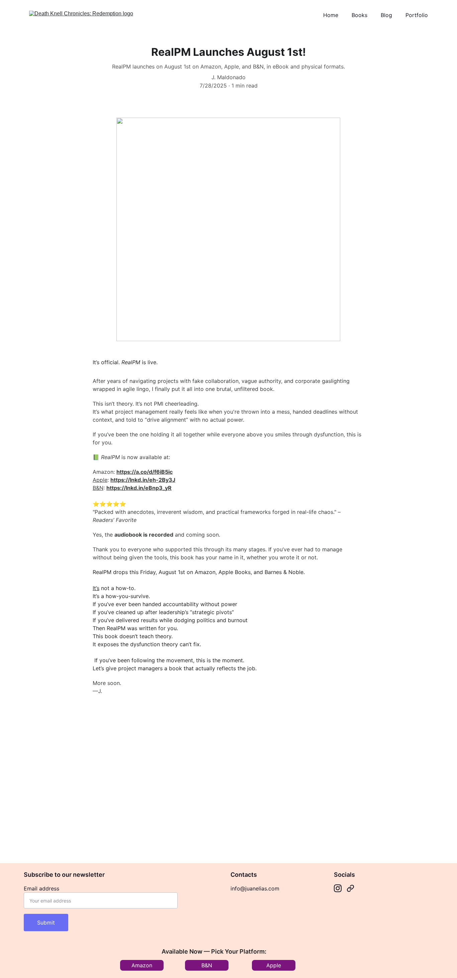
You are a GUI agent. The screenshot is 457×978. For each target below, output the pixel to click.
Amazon (141, 965)
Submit (46, 922)
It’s (96, 588)
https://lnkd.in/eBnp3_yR (139, 487)
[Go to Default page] (350, 888)
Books (359, 15)
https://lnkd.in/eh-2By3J (142, 479)
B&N (98, 487)
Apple (100, 479)
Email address (41, 888)
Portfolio (416, 15)
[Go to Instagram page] (338, 888)
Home (330, 15)
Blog (386, 15)
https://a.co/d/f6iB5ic (144, 471)
